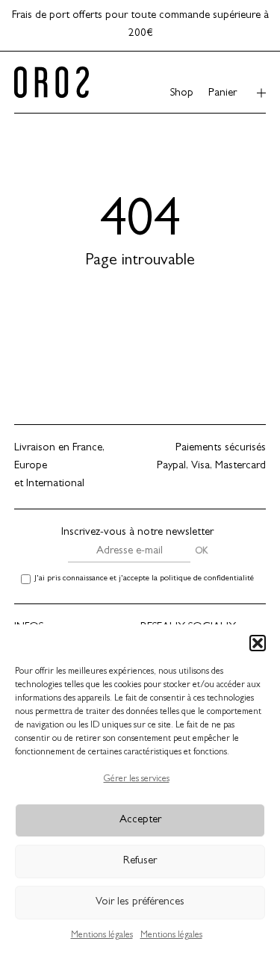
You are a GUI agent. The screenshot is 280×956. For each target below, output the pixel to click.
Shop (181, 93)
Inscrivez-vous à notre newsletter (137, 532)
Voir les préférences (140, 902)
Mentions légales (102, 935)
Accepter (140, 820)
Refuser (140, 861)
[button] (257, 643)
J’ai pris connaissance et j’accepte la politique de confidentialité (144, 578)
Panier (222, 93)
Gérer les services (136, 779)
